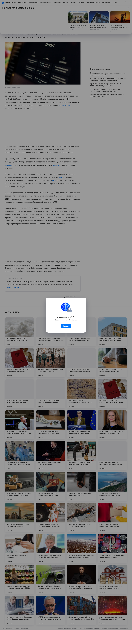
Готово (66, 326)
